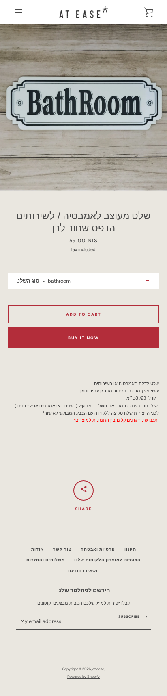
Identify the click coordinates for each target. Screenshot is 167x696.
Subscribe (129, 616)
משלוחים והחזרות (45, 560)
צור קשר (62, 549)
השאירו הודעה (83, 570)
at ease (98, 669)
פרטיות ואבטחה (98, 549)
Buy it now (83, 337)
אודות (37, 549)
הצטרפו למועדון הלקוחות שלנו (107, 560)
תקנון (130, 549)
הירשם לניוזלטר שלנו (83, 590)
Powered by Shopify (83, 676)
